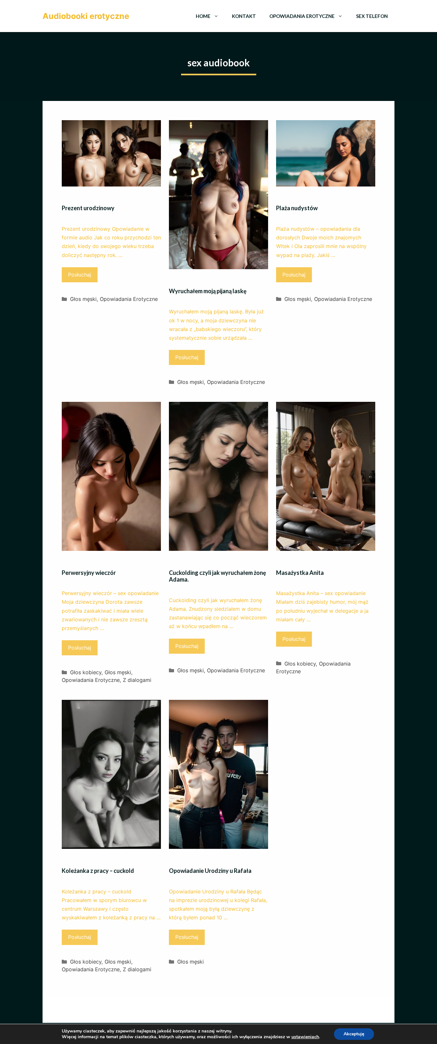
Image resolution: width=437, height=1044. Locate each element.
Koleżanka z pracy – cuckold (98, 870)
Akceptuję (354, 1034)
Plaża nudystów (297, 207)
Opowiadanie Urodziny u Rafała (210, 870)
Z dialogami (137, 680)
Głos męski (83, 299)
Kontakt (244, 16)
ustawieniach (305, 1037)
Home (203, 16)
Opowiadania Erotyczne (302, 16)
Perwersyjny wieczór (89, 572)
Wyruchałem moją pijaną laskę (208, 290)
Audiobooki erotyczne (86, 16)
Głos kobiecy (85, 672)
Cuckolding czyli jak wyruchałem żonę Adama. (217, 576)
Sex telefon (372, 16)
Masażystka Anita (300, 572)
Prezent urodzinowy (88, 207)
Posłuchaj (79, 274)
